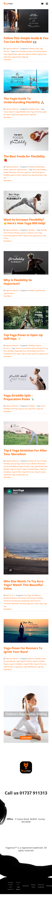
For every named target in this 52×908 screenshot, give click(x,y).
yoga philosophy (37, 175)
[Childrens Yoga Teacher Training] (26, 686)
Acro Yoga (27, 595)
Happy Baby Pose (20, 351)
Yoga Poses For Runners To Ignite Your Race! (23, 650)
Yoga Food (12, 170)
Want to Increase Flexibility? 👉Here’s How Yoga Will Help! (24, 221)
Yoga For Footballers (16, 664)
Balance (15, 598)
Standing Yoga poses (27, 604)
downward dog (36, 348)
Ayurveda (36, 170)
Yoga (37, 49)
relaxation (30, 233)
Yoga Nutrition (22, 170)
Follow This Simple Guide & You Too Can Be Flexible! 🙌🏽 (26, 40)
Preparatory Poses (10, 354)
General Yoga (15, 464)
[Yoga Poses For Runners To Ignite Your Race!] (26, 631)
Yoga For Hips (26, 354)
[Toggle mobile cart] (42, 3)
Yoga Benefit (39, 466)
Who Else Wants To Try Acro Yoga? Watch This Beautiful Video (23, 584)
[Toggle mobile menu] (47, 3)
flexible (6, 172)
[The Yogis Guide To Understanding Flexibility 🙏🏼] (26, 81)
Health (6, 170)
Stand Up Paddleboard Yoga (13, 466)
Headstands (25, 601)
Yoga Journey (41, 54)
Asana (17, 51)
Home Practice (9, 233)
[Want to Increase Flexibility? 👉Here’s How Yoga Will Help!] (26, 202)
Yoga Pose (34, 354)
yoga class (21, 54)
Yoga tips (25, 57)
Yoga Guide (15, 115)
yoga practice (16, 57)
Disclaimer (26, 886)
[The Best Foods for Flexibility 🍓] (26, 139)
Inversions (7, 604)
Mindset (17, 233)
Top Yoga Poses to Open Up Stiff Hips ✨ (23, 337)
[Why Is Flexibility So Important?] (26, 263)
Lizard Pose (40, 351)
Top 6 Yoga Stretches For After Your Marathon (25, 452)
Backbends (32, 461)
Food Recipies (40, 167)
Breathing (21, 598)
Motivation (13, 172)
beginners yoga (14, 112)
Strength (26, 466)
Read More (7, 60)
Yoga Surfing (16, 475)
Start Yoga (30, 112)
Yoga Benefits (12, 54)
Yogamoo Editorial (12, 49)
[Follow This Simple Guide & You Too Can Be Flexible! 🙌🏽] (26, 21)
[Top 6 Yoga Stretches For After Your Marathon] (26, 433)
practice (30, 51)
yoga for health (31, 54)
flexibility (23, 51)
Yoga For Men (16, 472)
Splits (19, 354)
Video (37, 604)
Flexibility (31, 49)
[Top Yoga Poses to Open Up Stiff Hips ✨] (26, 318)
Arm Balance (36, 595)
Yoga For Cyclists (16, 469)
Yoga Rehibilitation (30, 667)
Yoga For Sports (9, 293)
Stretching (37, 51)
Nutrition (20, 172)
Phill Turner (10, 595)
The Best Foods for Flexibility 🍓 (24, 158)
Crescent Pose (26, 348)
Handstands (16, 601)
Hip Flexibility (31, 351)
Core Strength (42, 461)
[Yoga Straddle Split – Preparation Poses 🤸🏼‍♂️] (26, 378)
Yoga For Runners (28, 472)
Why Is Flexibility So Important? (18, 282)
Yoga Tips (25, 475)
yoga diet (28, 172)
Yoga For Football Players (30, 469)
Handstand (7, 601)
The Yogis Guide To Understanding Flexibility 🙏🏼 (24, 100)
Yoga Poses (7, 57)
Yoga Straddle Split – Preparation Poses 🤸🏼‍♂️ (19, 397)
